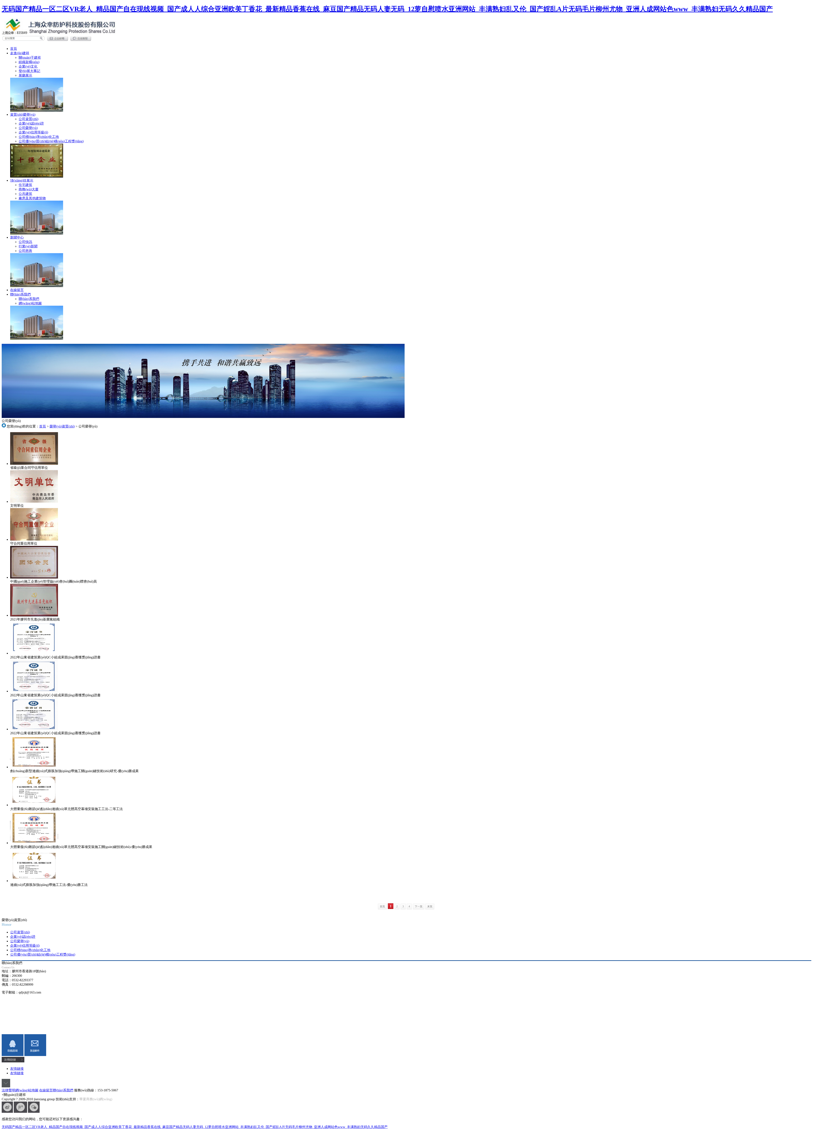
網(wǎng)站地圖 (30, 303)
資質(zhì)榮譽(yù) (22, 114)
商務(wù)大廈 (29, 189)
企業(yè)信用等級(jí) (33, 132)
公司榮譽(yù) (28, 128)
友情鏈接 (17, 1068)
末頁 (429, 906)
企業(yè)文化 (28, 66)
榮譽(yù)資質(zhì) (62, 426)
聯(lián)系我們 (20, 294)
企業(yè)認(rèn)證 (31, 123)
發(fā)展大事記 (29, 71)
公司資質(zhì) (28, 119)
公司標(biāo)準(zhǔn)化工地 (39, 137)
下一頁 (418, 906)
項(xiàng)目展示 (21, 180)
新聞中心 (17, 237)
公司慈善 (25, 251)
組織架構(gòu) (29, 62)
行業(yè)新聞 (28, 246)
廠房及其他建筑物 (32, 198)
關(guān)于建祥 (30, 57)
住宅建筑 (25, 185)
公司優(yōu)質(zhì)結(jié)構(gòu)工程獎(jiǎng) (51, 141)
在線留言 (17, 290)
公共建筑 (25, 194)
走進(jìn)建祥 (19, 53)
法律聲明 (8, 1090)
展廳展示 (25, 75)
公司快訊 (25, 242)
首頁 (13, 48)
